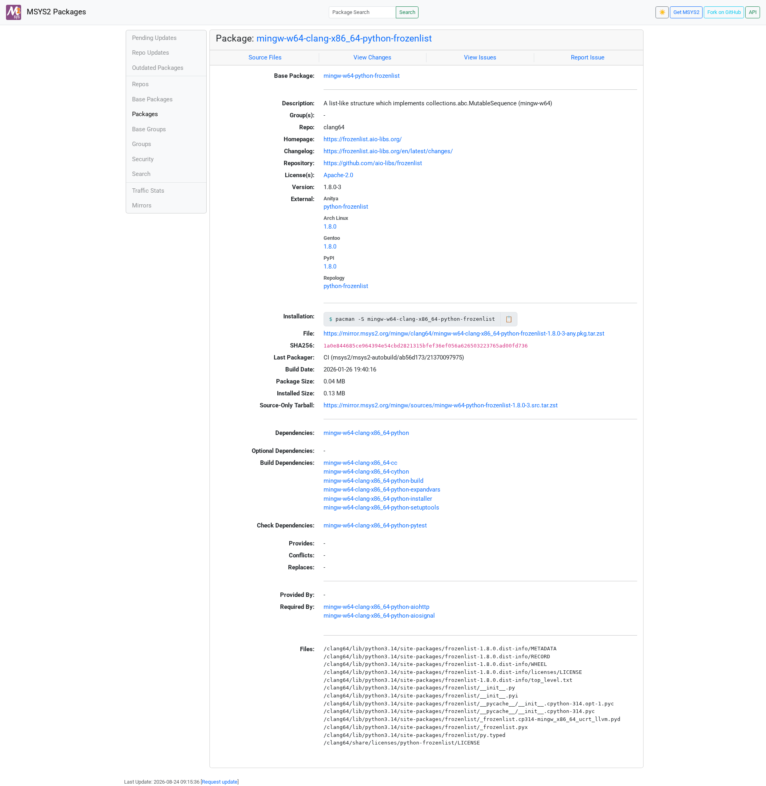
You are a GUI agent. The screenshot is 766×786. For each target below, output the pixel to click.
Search (407, 12)
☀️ (662, 12)
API (753, 12)
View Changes (372, 57)
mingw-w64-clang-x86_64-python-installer (378, 498)
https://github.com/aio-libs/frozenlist (373, 163)
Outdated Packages (158, 67)
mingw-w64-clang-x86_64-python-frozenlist (344, 38)
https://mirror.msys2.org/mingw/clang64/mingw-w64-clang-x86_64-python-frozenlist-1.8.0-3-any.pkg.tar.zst (464, 333)
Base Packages (152, 99)
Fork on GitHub (724, 12)
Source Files (265, 57)
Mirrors (142, 205)
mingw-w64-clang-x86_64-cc (360, 462)
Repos (140, 84)
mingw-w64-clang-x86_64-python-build (373, 480)
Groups (141, 144)
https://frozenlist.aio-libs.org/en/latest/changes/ (388, 151)
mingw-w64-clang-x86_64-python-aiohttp (376, 606)
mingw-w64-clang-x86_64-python (366, 432)
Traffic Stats (148, 190)
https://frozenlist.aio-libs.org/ (363, 139)
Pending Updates (154, 37)
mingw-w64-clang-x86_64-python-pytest (375, 525)
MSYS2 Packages (55, 12)
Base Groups (149, 129)
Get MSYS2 (686, 12)
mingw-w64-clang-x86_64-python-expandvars (382, 489)
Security (143, 159)
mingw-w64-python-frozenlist (362, 75)
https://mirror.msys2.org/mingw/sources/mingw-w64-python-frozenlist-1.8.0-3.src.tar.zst (441, 405)
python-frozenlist (346, 206)
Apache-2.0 (338, 175)
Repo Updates (150, 52)
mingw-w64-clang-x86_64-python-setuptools (381, 507)
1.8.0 (330, 226)
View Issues (480, 57)
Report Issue (587, 57)
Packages (145, 114)
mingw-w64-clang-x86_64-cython (366, 471)
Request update (219, 782)
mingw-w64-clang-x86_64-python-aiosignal (379, 615)
